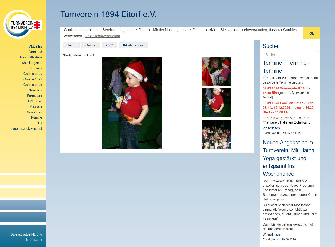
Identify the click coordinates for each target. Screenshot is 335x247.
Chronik (34, 90)
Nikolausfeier (133, 45)
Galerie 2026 (32, 73)
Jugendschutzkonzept (26, 128)
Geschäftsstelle (31, 57)
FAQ (39, 123)
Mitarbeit (36, 106)
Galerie (90, 45)
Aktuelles (35, 46)
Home (71, 45)
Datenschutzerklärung (26, 234)
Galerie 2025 (32, 79)
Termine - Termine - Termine (286, 66)
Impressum (34, 239)
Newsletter (34, 112)
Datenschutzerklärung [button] (102, 36)
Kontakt (36, 117)
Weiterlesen (271, 128)
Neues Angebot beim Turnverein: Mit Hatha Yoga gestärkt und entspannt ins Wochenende (288, 157)
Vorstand (35, 51)
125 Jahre (35, 101)
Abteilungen (31, 62)
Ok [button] (311, 33)
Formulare (34, 95)
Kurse (35, 68)
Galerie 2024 (32, 84)
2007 (109, 45)
